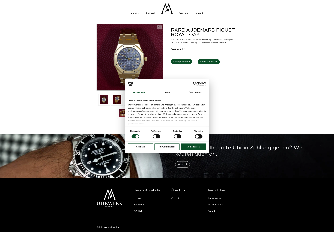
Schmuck (150, 13)
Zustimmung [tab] (139, 92)
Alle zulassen (193, 147)
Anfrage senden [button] (181, 61)
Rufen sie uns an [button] (208, 61)
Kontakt (199, 13)
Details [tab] (167, 92)
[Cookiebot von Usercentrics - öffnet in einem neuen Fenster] (194, 84)
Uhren (134, 13)
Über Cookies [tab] (195, 92)
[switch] (156, 136)
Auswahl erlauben (167, 147)
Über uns (183, 13)
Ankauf (182, 164)
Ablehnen (140, 147)
